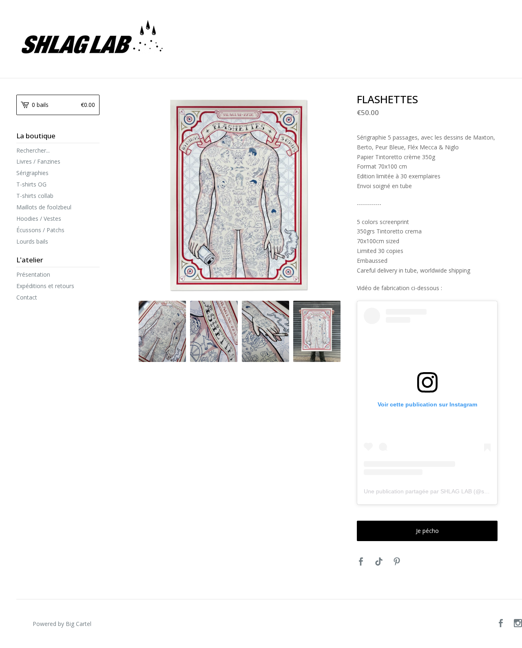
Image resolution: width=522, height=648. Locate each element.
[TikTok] (379, 561)
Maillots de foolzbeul (43, 207)
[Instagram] (518, 624)
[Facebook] (501, 624)
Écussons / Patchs (40, 230)
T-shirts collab (34, 196)
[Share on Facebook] (361, 561)
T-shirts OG (31, 184)
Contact (26, 297)
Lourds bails (32, 241)
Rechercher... (33, 150)
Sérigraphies (32, 173)
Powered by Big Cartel (62, 624)
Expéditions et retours (45, 286)
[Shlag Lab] (228, 38)
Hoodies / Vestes (38, 218)
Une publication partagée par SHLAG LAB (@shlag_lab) (436, 491)
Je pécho (427, 531)
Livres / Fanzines (38, 161)
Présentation (33, 274)
